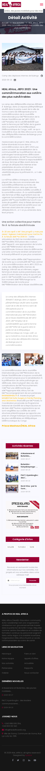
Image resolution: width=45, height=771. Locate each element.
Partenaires (7, 668)
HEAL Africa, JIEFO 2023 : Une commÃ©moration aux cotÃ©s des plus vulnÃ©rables (22, 25)
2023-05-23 (7, 80)
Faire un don (30, 653)
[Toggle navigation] (41, 4)
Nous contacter (31, 672)
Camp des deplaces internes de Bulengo (20, 75)
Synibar (28, 755)
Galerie (5, 672)
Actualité (11, 547)
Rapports (28, 668)
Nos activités (8, 663)
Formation (22, 547)
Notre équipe (8, 658)
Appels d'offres (31, 658)
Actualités (29, 663)
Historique (6, 653)
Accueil (5, 23)
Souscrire (32, 580)
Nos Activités (18, 23)
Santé (32, 547)
